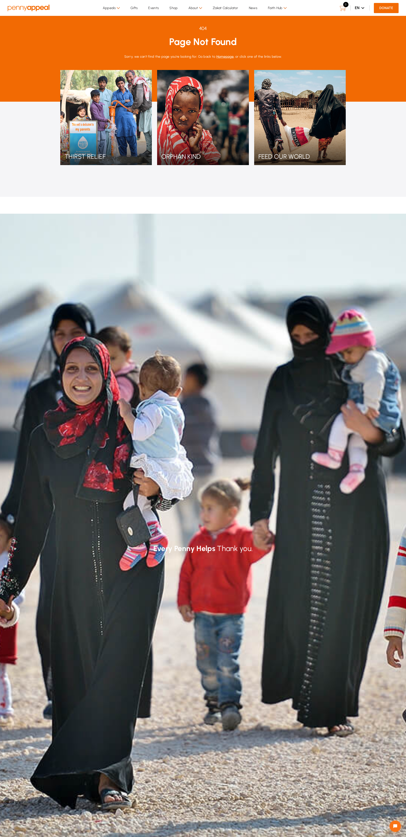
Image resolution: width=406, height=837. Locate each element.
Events (153, 8)
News (253, 8)
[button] (111, 8)
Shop (173, 8)
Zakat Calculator (225, 8)
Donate (386, 8)
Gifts (134, 8)
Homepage (225, 57)
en (357, 7)
